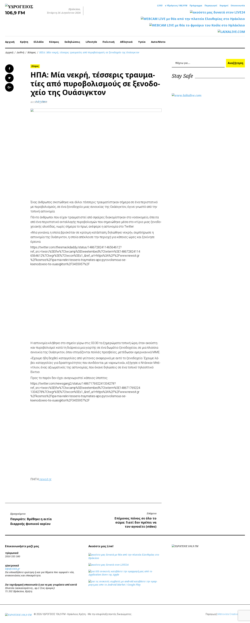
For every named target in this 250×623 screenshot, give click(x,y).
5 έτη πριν (41, 101)
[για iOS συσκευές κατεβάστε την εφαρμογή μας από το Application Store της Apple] (125, 574)
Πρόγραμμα (196, 5)
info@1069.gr (12, 568)
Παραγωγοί (211, 5)
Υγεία (141, 41)
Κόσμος (54, 41)
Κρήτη (24, 41)
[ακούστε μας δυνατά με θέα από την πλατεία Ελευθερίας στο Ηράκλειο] (125, 558)
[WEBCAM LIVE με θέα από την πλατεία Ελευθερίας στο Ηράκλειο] (193, 19)
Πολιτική (108, 41)
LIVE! (160, 5)
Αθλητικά (126, 41)
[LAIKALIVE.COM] (231, 32)
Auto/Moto (158, 41)
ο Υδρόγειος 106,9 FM (176, 5)
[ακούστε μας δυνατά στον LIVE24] (217, 12)
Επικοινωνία (238, 5)
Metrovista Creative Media (231, 614)
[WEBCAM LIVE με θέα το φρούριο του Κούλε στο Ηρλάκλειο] (197, 25)
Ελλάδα (39, 41)
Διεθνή (20, 52)
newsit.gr (45, 479)
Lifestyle (91, 41)
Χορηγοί (224, 5)
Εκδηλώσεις (72, 41)
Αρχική (9, 41)
